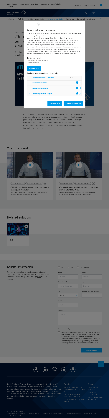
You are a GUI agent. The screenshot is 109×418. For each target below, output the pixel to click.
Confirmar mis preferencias (73, 103)
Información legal (33, 62)
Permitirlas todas (34, 68)
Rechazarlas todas (55, 103)
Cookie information (34, 58)
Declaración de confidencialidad (38, 60)
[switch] (78, 82)
